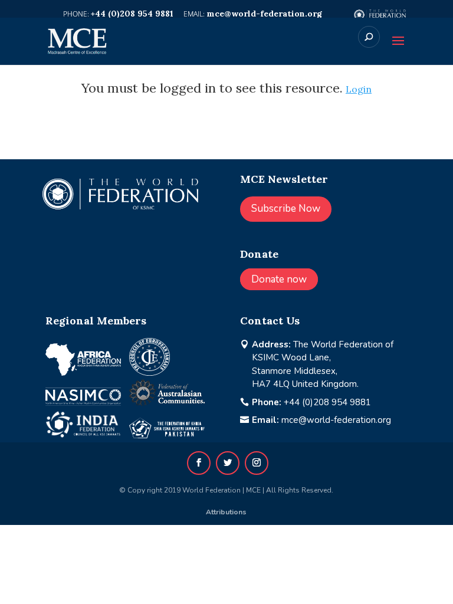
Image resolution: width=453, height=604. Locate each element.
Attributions (226, 512)
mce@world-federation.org (336, 420)
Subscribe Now (285, 208)
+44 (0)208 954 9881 (327, 402)
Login (359, 89)
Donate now (279, 279)
